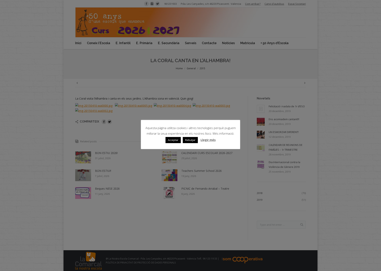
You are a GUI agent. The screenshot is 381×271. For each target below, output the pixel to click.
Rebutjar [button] (190, 140)
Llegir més (208, 140)
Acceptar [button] (173, 140)
